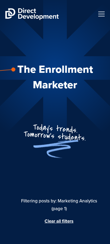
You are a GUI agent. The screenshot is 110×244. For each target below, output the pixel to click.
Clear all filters (59, 221)
